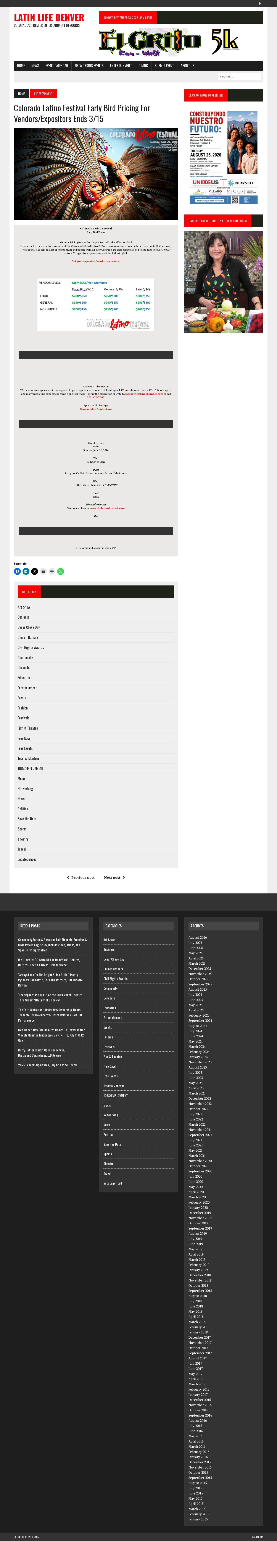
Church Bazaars (28, 637)
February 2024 (198, 1051)
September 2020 (200, 1171)
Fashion (23, 708)
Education (24, 677)
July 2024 (195, 1031)
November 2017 (200, 1342)
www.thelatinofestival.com (107, 508)
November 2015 (200, 1467)
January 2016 (198, 1457)
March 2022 (197, 1124)
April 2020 (196, 1192)
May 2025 (195, 1005)
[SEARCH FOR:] (239, 76)
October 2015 (198, 1472)
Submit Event (164, 65)
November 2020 (200, 1161)
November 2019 (200, 1218)
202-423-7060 (95, 397)
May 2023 (195, 1083)
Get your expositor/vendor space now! (96, 261)
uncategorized (27, 859)
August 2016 (197, 1420)
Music (22, 778)
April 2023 (196, 1088)
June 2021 (195, 1145)
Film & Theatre (28, 728)
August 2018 (197, 1296)
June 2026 (195, 948)
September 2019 (200, 1228)
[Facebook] (259, 3)
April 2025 (196, 1010)
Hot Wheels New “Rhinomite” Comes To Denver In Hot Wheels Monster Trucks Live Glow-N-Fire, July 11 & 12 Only (51, 1035)
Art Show (24, 607)
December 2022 (199, 1098)
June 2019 (195, 1244)
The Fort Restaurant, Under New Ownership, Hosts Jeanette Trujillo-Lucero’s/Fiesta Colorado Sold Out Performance (50, 1014)
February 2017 (198, 1389)
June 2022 (195, 1119)
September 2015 (200, 1477)
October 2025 (198, 979)
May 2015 (195, 1498)
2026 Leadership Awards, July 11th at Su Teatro (47, 1064)
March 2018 (197, 1322)
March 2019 (197, 1259)
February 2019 (198, 1264)
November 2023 (200, 1062)
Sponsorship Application (96, 409)
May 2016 (195, 1436)
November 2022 (200, 1103)
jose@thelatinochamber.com (144, 393)
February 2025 (198, 1015)
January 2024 (198, 1057)
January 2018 (198, 1332)
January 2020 (198, 1207)
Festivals (23, 718)
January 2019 (198, 1270)
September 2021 (200, 1135)
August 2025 (197, 989)
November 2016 (200, 1405)
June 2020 (195, 1181)
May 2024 (195, 1041)
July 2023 (195, 1072)
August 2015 (197, 1483)
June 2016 (195, 1431)
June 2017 (195, 1368)
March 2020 (197, 1197)
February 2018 (198, 1327)
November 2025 (200, 974)
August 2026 (197, 937)
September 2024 (200, 1020)
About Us (187, 65)
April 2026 (196, 958)
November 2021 (200, 1129)
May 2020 (195, 1187)
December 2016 (199, 1400)
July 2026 (195, 942)
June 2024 (195, 1036)
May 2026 (195, 953)
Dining (143, 65)
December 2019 (199, 1213)
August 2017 (197, 1358)
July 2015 (195, 1488)
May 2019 (195, 1249)
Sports (22, 829)
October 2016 (198, 1410)
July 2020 (195, 1176)
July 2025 (195, 994)
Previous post (83, 877)
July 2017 (195, 1363)
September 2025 (200, 984)
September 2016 (200, 1415)
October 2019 (198, 1223)
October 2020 (198, 1166)
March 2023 (197, 1093)
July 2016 (195, 1425)
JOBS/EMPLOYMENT (30, 768)
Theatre (23, 839)
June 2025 (195, 1000)
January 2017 (198, 1394)
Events (22, 697)
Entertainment (121, 65)
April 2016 (196, 1441)
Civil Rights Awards (31, 647)
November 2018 (200, 1280)
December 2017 (199, 1337)
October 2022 (198, 1109)
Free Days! (24, 738)
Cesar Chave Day (29, 627)
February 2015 (198, 1514)
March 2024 (197, 1046)
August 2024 (197, 1026)
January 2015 (198, 1519)
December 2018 (199, 1275)
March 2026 (197, 963)
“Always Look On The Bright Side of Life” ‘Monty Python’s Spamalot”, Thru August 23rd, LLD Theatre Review (50, 979)
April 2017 (196, 1379)
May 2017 (195, 1374)
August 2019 (197, 1233)
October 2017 (198, 1348)
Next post (112, 877)
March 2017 (197, 1384)
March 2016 (197, 1446)
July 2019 (195, 1238)
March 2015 (197, 1509)
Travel (22, 849)
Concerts (24, 667)
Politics (23, 808)
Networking (25, 788)
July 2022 (195, 1114)
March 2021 (197, 1155)
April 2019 (196, 1254)
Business (23, 617)
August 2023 (197, 1067)
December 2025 (199, 968)
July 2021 (195, 1140)
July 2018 (195, 1301)
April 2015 (196, 1503)
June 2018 (195, 1306)
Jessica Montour (28, 758)
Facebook (257, 1537)
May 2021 (195, 1150)
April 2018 (196, 1316)
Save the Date (27, 818)
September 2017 (200, 1353)
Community (25, 657)
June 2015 (195, 1493)
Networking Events (89, 65)
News (35, 65)
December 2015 (199, 1462)
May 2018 (195, 1311)
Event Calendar (57, 65)
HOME (21, 65)
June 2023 (195, 1077)
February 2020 (198, 1202)
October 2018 (198, 1285)
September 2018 (200, 1290)
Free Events (25, 748)
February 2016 (198, 1451)
